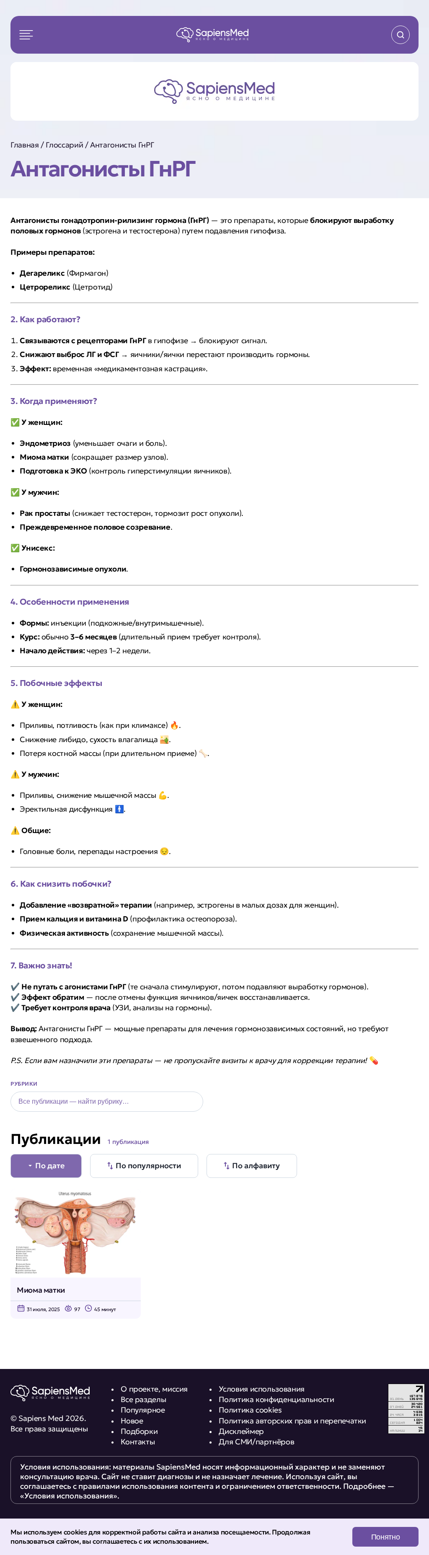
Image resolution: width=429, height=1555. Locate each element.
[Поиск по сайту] (400, 35)
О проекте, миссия (154, 1389)
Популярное (143, 1410)
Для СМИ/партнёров (256, 1441)
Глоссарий (64, 145)
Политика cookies (250, 1410)
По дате (50, 1165)
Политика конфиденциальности (276, 1399)
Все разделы (143, 1399)
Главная (24, 145)
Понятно (385, 1537)
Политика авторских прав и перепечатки (292, 1421)
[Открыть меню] (26, 34)
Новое (132, 1421)
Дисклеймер (241, 1431)
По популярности (148, 1165)
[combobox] (106, 1102)
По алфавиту (256, 1165)
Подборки (139, 1431)
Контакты (138, 1441)
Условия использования (261, 1389)
